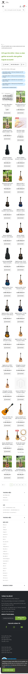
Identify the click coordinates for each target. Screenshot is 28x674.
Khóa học (6, 500)
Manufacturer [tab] (8, 585)
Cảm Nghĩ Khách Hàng (6, 639)
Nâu (5, 525)
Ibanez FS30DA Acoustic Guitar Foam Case (20, 158)
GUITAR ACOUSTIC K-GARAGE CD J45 (20, 105)
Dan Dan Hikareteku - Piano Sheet (7, 105)
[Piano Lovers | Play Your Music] (5, 2)
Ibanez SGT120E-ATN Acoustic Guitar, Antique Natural (7, 417)
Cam (5, 544)
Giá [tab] (4, 505)
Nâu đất (5, 556)
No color (6, 542)
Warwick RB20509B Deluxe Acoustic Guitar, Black (7, 262)
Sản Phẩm (6, 495)
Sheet (5, 498)
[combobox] (12, 10)
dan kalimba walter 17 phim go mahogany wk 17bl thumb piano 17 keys (13, 73)
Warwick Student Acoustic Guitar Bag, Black (7, 158)
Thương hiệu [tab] (7, 492)
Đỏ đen (5, 573)
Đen (5, 537)
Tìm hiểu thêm (9, 667)
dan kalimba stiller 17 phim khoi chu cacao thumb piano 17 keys (13, 80)
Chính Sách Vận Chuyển (6, 649)
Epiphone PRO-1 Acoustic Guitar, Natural (21, 184)
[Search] (23, 10)
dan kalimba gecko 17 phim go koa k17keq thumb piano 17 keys (13, 84)
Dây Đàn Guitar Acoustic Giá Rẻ (20, 131)
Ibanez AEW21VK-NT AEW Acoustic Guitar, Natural (20, 417)
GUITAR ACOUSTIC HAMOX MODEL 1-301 (7, 131)
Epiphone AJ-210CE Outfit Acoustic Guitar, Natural (7, 366)
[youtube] (22, 626)
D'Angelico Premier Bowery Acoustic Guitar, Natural (20, 366)
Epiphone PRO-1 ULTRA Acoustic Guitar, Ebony (7, 314)
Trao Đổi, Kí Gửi (5, 641)
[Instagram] (14, 626)
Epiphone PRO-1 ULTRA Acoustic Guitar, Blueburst (20, 314)
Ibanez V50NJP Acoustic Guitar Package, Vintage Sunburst (20, 236)
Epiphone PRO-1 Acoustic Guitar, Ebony (7, 210)
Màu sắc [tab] (5, 522)
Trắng (5, 530)
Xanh (5, 569)
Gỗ (4, 566)
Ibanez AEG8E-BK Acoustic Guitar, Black (7, 236)
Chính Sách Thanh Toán (6, 652)
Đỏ (4, 540)
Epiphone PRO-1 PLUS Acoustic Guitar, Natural (20, 288)
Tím (4, 527)
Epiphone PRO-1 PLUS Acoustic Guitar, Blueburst (7, 288)
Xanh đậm (6, 561)
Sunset (5, 576)
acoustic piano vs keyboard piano (9, 87)
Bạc (4, 571)
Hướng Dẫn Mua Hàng (6, 636)
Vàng (5, 532)
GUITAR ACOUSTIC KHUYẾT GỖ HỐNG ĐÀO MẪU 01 (20, 470)
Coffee (5, 552)
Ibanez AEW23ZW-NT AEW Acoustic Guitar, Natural (7, 443)
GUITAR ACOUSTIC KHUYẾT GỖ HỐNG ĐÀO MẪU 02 (7, 470)
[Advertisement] (14, 28)
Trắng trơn (6, 547)
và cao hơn (10, 513)
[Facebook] (6, 626)
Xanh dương (6, 559)
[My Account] (20, 6)
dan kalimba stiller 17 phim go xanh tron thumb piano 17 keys (13, 76)
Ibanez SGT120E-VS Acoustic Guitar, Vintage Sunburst (20, 391)
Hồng (5, 564)
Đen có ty (6, 581)
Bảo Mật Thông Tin (5, 637)
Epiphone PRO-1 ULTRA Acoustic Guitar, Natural (20, 340)
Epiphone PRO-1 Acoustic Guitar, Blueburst (21, 210)
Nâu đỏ (5, 549)
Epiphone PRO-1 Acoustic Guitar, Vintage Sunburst (7, 340)
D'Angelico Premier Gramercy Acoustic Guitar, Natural (7, 391)
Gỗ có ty (5, 578)
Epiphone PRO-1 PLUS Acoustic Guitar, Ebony (20, 262)
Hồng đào (6, 554)
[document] (15, 666)
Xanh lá (5, 535)
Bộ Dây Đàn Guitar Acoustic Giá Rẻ (20, 443)
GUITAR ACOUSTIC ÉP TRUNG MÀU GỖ (7, 184)
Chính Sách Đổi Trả (5, 650)
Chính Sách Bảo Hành (6, 647)
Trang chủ (2, 44)
